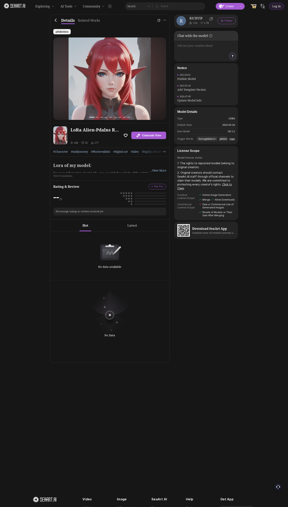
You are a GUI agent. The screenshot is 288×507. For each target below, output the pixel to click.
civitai (198, 157)
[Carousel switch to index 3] (101, 117)
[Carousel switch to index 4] (106, 117)
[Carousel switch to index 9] (128, 117)
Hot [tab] (85, 225)
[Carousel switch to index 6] (115, 117)
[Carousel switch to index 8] (124, 117)
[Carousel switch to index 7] (119, 117)
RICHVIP (196, 18)
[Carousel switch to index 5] (110, 117)
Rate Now (159, 186)
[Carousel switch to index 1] (91, 117)
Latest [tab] (132, 225)
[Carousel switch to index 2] (97, 117)
